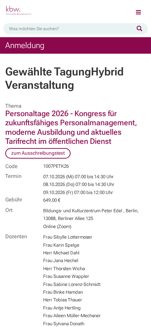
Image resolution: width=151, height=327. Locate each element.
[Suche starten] (139, 28)
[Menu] (138, 13)
